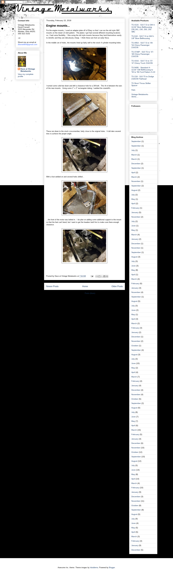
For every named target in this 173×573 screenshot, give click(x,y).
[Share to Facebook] (104, 276)
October (134, 346)
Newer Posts (52, 286)
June (133, 226)
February (135, 208)
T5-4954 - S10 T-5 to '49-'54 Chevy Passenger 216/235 (142, 45)
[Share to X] (102, 276)
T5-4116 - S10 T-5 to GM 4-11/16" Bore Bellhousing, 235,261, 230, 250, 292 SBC (143, 28)
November (135, 181)
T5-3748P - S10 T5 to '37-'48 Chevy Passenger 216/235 (142, 54)
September (136, 141)
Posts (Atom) (90, 293)
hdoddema (94, 568)
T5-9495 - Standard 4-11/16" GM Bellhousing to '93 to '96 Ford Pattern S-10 (143, 69)
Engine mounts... (58, 25)
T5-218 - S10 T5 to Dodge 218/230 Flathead (142, 77)
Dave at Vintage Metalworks (28, 70)
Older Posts (117, 286)
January (134, 212)
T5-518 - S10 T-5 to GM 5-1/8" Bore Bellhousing (142, 37)
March (134, 155)
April (133, 172)
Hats (133, 90)
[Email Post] (92, 276)
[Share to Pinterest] (107, 276)
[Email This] (96, 276)
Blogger (112, 568)
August (134, 190)
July (133, 150)
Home (85, 286)
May (133, 199)
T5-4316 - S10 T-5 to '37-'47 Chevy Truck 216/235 (142, 62)
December (135, 163)
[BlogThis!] (99, 276)
